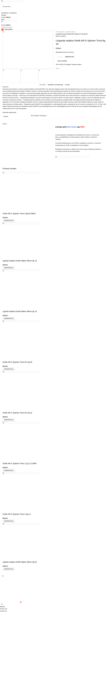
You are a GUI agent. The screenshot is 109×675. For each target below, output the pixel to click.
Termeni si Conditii (79, 578)
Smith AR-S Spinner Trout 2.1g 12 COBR (19, 463)
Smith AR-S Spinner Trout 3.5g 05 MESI (19, 213)
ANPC (76, 596)
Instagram (95, 582)
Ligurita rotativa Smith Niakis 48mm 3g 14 (20, 311)
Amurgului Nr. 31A (61, 582)
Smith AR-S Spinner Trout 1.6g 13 (16, 514)
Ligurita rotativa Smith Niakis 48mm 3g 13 (20, 261)
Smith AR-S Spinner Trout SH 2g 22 (17, 413)
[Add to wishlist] (9, 210)
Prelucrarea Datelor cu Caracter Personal (81, 582)
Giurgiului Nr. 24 (61, 578)
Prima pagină (60, 32)
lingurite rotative (70, 32)
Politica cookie (78, 587)
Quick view (5, 210)
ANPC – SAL (78, 599)
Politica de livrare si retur (81, 593)
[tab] (42, 85)
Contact (94, 588)
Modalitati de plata (79, 590)
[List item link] (13, 591)
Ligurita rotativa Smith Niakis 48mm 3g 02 (20, 562)
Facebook (95, 578)
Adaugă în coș (69, 56)
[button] (9, 220)
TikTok (94, 585)
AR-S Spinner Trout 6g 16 (38, 115)
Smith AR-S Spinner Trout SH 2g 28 (17, 362)
